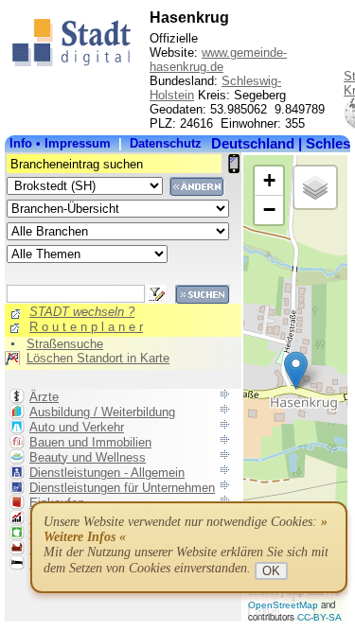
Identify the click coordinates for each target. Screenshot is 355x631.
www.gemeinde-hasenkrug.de (218, 59)
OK (271, 571)
